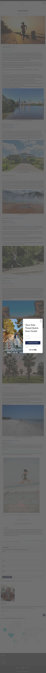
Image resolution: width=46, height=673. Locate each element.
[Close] (41, 321)
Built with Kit (33, 350)
